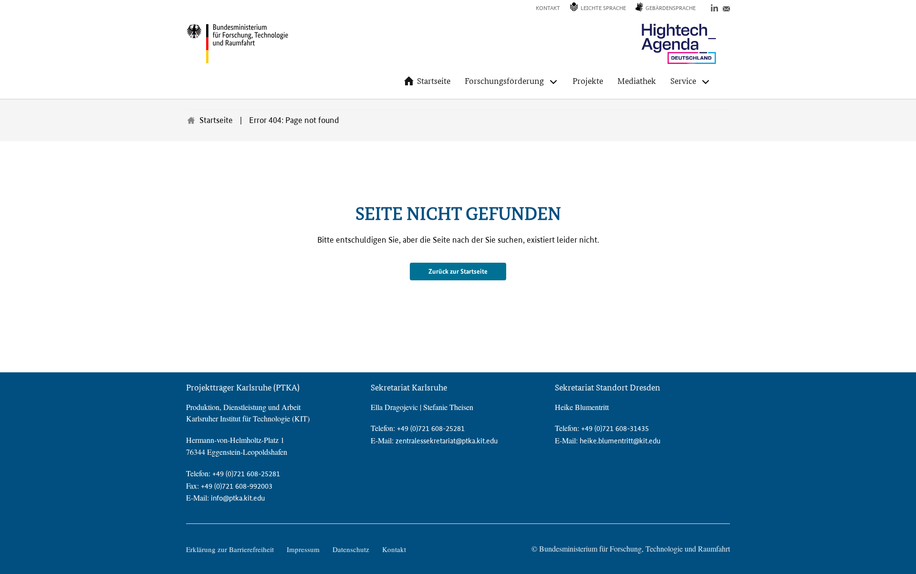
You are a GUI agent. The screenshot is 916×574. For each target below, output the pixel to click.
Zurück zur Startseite (458, 271)
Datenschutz (351, 549)
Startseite (433, 81)
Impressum (303, 549)
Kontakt (548, 8)
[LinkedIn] (714, 7)
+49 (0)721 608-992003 (236, 486)
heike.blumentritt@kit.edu (620, 441)
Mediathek (636, 81)
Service (683, 81)
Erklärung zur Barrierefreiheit (230, 549)
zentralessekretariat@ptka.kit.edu (447, 441)
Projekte (587, 81)
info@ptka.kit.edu (238, 498)
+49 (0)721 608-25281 (246, 474)
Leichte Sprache (603, 8)
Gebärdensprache (670, 8)
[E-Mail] (726, 7)
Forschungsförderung (504, 81)
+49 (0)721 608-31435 (615, 428)
